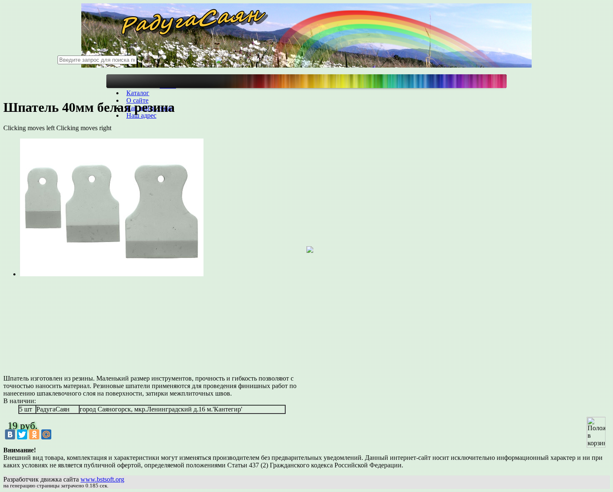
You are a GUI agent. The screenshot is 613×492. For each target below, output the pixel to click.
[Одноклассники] (34, 434)
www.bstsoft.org (102, 479)
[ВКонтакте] (10, 434)
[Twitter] (22, 434)
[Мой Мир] (46, 434)
